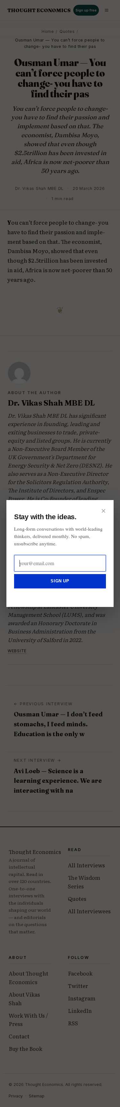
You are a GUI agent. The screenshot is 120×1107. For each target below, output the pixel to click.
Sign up (60, 581)
